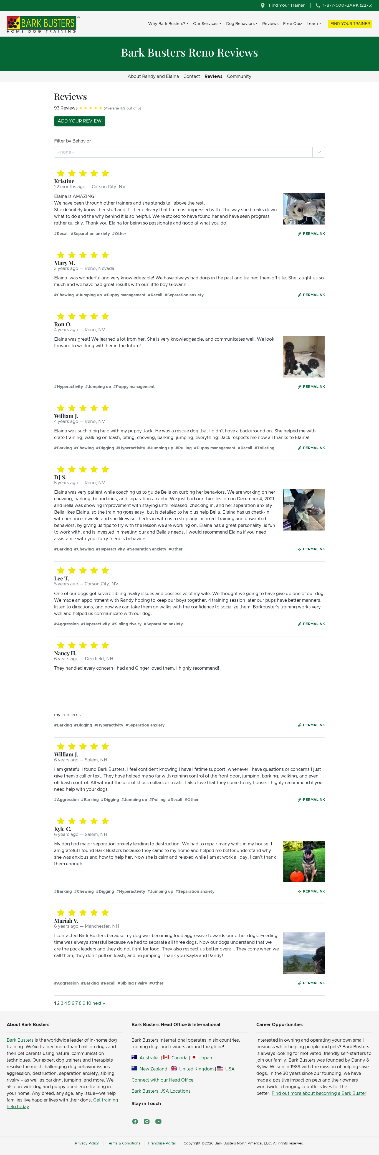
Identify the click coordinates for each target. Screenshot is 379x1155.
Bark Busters (20, 1040)
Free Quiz (292, 24)
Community (239, 76)
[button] (318, 152)
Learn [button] (312, 24)
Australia (149, 1058)
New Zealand (153, 1069)
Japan (205, 1058)
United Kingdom (196, 1069)
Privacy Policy (87, 1143)
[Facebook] (135, 1121)
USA (230, 1069)
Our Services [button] (205, 24)
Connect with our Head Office (162, 1080)
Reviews (270, 24)
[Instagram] (146, 1121)
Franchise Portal (162, 1143)
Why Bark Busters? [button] (166, 24)
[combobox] (66, 152)
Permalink (314, 234)
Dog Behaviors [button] (240, 24)
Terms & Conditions (123, 1143)
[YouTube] (158, 1121)
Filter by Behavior (72, 141)
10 (89, 1003)
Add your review (80, 121)
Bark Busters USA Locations (161, 1091)
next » (98, 1003)
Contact (191, 76)
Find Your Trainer (350, 24)
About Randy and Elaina (153, 76)
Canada (179, 1058)
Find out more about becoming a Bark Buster (319, 1093)
